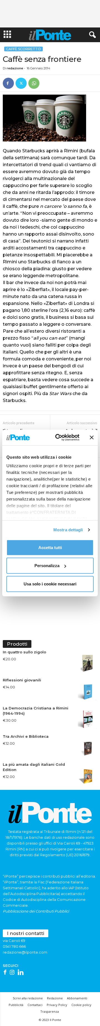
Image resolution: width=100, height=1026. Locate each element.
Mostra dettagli (68, 529)
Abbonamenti (77, 998)
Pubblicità (16, 1005)
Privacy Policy (57, 1005)
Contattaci (35, 1005)
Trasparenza (49, 1011)
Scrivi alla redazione (28, 998)
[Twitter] (21, 83)
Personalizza (46, 565)
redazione (15, 68)
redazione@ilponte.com (25, 952)
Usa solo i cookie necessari (50, 583)
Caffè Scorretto (23, 49)
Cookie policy (81, 1005)
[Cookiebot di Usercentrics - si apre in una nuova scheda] (58, 437)
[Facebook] (8, 83)
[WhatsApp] (33, 83)
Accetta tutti (50, 547)
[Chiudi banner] (92, 437)
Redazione (55, 998)
